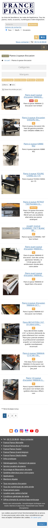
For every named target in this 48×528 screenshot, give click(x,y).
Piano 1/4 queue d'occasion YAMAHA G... (33, 379)
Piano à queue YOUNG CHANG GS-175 (33, 174)
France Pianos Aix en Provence (16, 446)
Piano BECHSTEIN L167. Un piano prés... (33, 323)
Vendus (40, 80)
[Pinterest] (37, 431)
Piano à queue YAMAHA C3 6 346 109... (33, 354)
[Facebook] (16, 431)
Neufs (17, 30)
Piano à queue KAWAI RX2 (33, 144)
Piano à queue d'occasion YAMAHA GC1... (33, 304)
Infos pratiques (9, 458)
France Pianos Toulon (12, 449)
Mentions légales (10, 479)
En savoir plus (36, 517)
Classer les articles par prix (12, 89)
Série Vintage (8, 80)
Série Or (31, 80)
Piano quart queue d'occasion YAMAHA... (33, 96)
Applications (8, 476)
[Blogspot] (11, 431)
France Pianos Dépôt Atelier (15, 455)
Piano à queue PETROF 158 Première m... (33, 203)
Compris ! (42, 524)
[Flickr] (26, 431)
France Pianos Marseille (13, 442)
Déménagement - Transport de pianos (19, 463)
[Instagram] (21, 431)
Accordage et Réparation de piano (17, 469)
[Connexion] (36, 37)
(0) (44, 37)
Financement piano (11, 490)
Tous (9, 30)
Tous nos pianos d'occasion (14, 483)
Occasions (26, 30)
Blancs (5, 85)
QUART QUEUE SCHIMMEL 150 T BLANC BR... (33, 228)
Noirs (13, 85)
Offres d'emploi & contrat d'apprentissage (21, 499)
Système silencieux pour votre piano (18, 472)
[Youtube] (31, 431)
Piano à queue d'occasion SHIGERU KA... (33, 118)
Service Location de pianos (14, 466)
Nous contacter (22, 42)
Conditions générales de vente (16, 496)
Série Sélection (20, 80)
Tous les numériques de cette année (18, 486)
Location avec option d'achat (15, 493)
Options (13, 27)
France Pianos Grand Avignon (15, 452)
